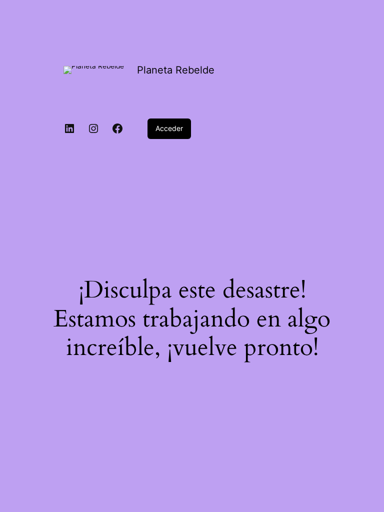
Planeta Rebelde (175, 70)
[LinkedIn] (70, 128)
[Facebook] (118, 128)
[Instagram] (94, 128)
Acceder (169, 128)
